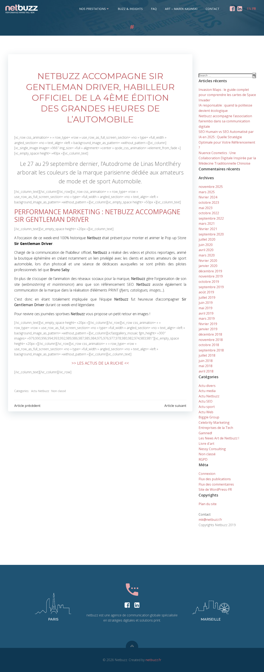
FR (254, 8)
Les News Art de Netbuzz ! (219, 438)
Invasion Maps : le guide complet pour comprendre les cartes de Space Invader (227, 94)
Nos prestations (92, 9)
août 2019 (206, 292)
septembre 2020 (211, 234)
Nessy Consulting (212, 449)
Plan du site (208, 504)
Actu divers (207, 385)
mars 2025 (207, 192)
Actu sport (207, 406)
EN (249, 8)
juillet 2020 (207, 239)
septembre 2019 (211, 287)
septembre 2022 (211, 218)
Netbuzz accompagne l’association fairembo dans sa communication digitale (225, 121)
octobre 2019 (209, 281)
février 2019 (208, 324)
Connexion (207, 473)
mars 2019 (207, 318)
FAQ (154, 9)
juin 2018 (206, 360)
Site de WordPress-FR (215, 489)
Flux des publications (215, 479)
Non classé (58, 391)
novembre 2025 (211, 186)
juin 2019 (206, 302)
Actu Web (206, 412)
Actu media (207, 391)
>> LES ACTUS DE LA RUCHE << (100, 363)
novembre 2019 (211, 276)
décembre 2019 (210, 271)
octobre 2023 (209, 202)
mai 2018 (205, 366)
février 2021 (208, 229)
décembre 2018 (210, 334)
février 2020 (208, 260)
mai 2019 (205, 308)
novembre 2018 (211, 339)
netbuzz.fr (153, 660)
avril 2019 (206, 313)
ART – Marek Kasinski (181, 9)
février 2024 (208, 197)
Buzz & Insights (130, 9)
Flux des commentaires (216, 484)
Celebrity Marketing (214, 422)
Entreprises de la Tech (216, 427)
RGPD (203, 459)
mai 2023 (205, 208)
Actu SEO (205, 401)
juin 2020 (206, 244)
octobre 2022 (209, 213)
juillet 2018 (207, 355)
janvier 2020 (208, 265)
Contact (212, 9)
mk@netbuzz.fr (210, 519)
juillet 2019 (207, 297)
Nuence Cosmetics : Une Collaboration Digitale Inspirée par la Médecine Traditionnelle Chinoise (227, 158)
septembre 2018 (211, 350)
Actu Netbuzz (40, 391)
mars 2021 (207, 223)
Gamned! (205, 433)
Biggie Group (209, 417)
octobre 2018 (209, 345)
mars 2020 (207, 255)
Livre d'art (206, 443)
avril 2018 (206, 371)
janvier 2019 (208, 329)
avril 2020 (206, 250)
